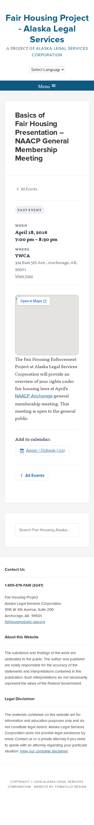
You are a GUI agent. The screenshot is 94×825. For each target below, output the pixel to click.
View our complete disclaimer (44, 751)
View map (24, 276)
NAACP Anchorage (34, 396)
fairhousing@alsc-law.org (25, 622)
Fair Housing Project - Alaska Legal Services (47, 29)
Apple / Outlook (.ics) (45, 450)
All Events (29, 189)
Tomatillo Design (70, 786)
